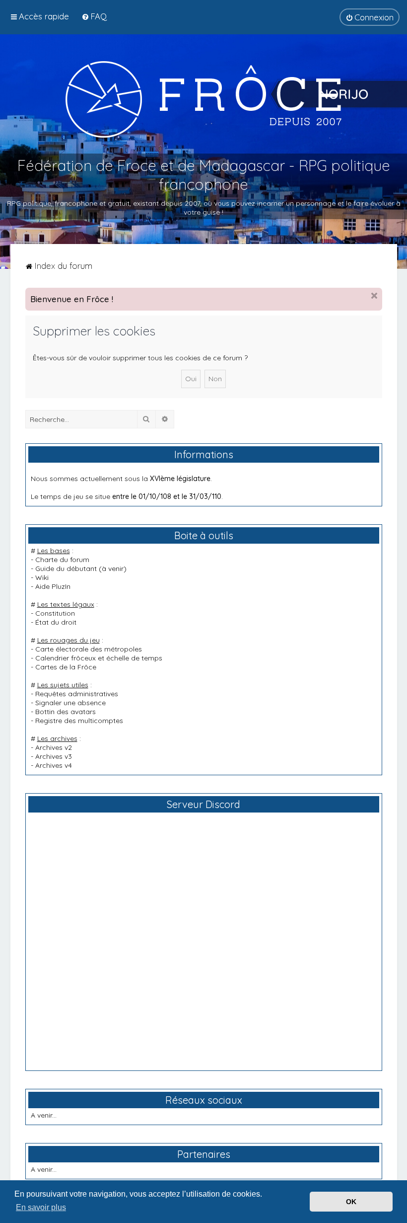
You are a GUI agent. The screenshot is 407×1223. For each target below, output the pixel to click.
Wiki (42, 577)
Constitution (55, 613)
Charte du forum (62, 559)
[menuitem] (94, 16)
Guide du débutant (66, 568)
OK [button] (351, 1202)
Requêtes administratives (76, 693)
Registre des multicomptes (79, 720)
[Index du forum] (203, 99)
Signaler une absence (70, 702)
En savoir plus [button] (41, 1207)
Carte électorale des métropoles (88, 649)
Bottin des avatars (65, 711)
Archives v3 (53, 756)
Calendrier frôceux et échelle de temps (98, 657)
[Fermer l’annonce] (374, 296)
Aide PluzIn (52, 586)
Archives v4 (53, 765)
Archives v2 (53, 747)
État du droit (55, 622)
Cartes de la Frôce (65, 666)
